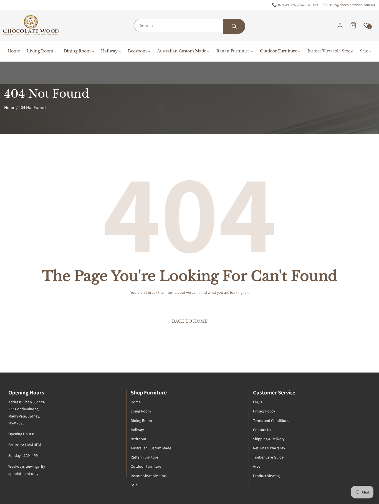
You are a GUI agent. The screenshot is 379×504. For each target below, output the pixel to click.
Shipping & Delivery (268, 438)
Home (9, 107)
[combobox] (189, 25)
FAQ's (257, 401)
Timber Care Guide (268, 457)
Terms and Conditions (271, 420)
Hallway (137, 429)
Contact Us (262, 429)
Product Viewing (266, 475)
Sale (134, 484)
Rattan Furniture (144, 457)
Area (257, 466)
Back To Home (189, 321)
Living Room (141, 411)
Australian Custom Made (151, 447)
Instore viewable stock (149, 475)
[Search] (234, 26)
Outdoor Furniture (146, 466)
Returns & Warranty (269, 447)
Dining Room (141, 420)
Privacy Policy (264, 411)
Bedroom (138, 438)
